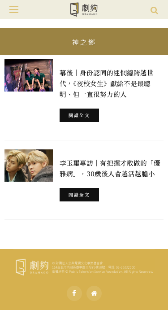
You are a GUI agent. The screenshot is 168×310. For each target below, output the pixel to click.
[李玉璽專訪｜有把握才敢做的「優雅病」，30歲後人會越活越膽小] (28, 165)
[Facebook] (74, 293)
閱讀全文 (79, 115)
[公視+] (94, 293)
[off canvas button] (13, 9)
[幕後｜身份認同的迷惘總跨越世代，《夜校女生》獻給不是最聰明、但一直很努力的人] (28, 75)
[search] (154, 9)
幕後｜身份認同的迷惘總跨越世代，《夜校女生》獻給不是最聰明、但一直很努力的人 (107, 83)
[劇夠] (84, 265)
